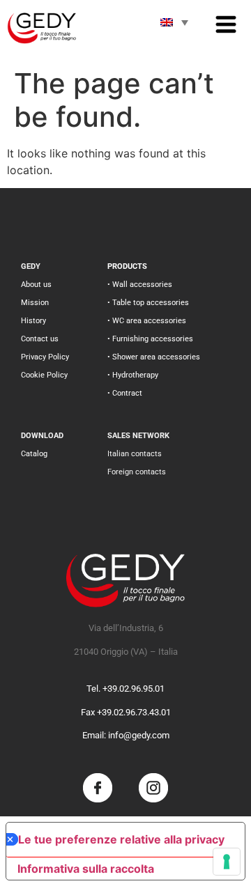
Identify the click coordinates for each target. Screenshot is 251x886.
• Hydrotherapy (132, 375)
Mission (35, 302)
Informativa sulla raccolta (85, 869)
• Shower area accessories (153, 357)
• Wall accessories (139, 284)
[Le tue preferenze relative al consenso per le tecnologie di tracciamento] (226, 861)
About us (36, 284)
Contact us (40, 338)
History (33, 320)
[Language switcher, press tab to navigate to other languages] (174, 22)
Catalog (34, 453)
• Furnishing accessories (150, 338)
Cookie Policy (44, 375)
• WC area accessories (146, 320)
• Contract (124, 393)
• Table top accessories (148, 302)
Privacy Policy (45, 357)
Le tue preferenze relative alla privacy (121, 839)
